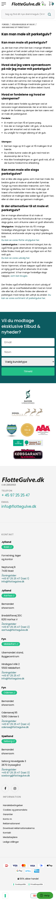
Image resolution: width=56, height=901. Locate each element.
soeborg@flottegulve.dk (15, 775)
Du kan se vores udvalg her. (15, 258)
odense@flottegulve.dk (15, 727)
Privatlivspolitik (36, 884)
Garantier (8, 814)
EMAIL (5, 502)
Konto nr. (7, 819)
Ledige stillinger (11, 841)
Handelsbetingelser (13, 805)
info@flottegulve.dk (18, 506)
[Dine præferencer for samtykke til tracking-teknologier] (5, 896)
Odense (8, 692)
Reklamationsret (11, 823)
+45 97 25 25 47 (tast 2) (15, 627)
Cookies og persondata (15, 809)
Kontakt (7, 534)
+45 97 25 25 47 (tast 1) (15, 578)
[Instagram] (15, 788)
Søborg (8, 741)
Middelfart (10, 644)
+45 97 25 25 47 (10, 675)
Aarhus (8, 595)
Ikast (6, 547)
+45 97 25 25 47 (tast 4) (15, 724)
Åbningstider (8, 575)
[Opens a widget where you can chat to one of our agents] (45, 895)
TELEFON (6, 490)
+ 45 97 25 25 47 (15, 495)
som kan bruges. (19, 275)
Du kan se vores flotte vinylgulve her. (20, 240)
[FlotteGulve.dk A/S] (26, 4)
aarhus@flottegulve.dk (14, 630)
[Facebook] (5, 788)
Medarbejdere (10, 837)
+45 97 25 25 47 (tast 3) (15, 772)
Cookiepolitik (20, 884)
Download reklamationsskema (18, 828)
